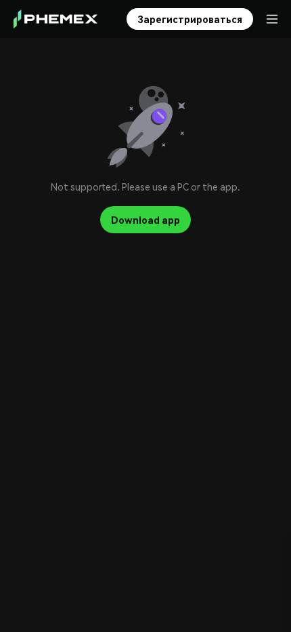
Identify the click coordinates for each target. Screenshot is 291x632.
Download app (145, 220)
